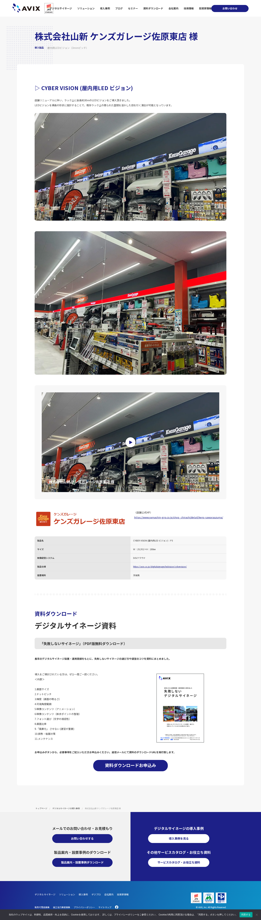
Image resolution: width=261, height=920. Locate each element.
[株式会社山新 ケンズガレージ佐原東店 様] (130, 442)
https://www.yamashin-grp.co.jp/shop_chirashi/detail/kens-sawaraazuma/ (178, 517)
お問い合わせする (82, 838)
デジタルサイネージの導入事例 (66, 808)
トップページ (41, 808)
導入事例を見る (179, 838)
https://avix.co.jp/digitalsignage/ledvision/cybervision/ (160, 566)
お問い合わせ (229, 8)
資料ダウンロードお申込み (130, 765)
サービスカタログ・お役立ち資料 (178, 862)
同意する (246, 914)
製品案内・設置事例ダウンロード (82, 862)
